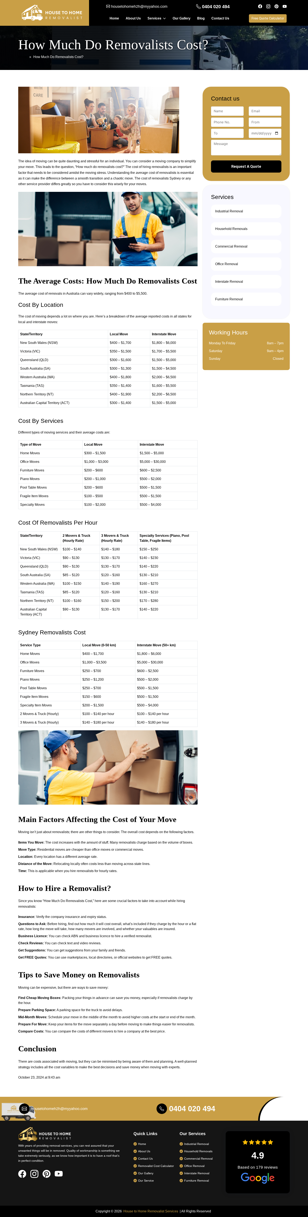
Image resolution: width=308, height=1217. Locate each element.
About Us (133, 18)
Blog (201, 18)
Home (114, 18)
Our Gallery (181, 18)
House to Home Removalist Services (150, 1211)
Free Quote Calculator (267, 18)
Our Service (146, 1180)
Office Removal (226, 264)
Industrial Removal (229, 211)
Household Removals (231, 229)
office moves (101, 849)
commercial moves (129, 849)
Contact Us (220, 18)
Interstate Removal (229, 281)
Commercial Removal (231, 246)
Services (154, 18)
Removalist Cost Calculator (156, 1166)
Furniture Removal (229, 299)
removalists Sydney (166, 178)
